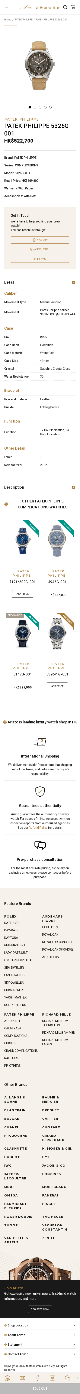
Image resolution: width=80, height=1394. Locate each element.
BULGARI (12, 1119)
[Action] (67, 1378)
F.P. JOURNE (15, 1136)
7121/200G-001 (22, 582)
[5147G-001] (22, 633)
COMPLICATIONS (15, 1036)
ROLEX (10, 916)
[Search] (65, 7)
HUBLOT (12, 1157)
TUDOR (11, 1225)
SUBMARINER (13, 990)
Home (7, 19)
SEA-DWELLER (14, 967)
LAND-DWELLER (15, 975)
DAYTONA (11, 937)
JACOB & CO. (54, 1165)
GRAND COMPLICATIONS (21, 1050)
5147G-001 (22, 674)
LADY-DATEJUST (16, 952)
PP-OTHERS (12, 1065)
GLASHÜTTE (15, 1148)
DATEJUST (11, 923)
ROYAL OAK (50, 934)
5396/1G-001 (57, 674)
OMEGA (11, 1195)
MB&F (9, 1187)
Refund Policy (38, 827)
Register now (40, 1309)
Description (14, 487)
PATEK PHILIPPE (24, 19)
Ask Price (22, 593)
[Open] (10, 7)
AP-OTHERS (50, 957)
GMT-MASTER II (14, 945)
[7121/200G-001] (22, 541)
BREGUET (51, 1110)
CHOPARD (51, 1127)
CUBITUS (10, 1043)
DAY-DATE (11, 930)
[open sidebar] (10, 7)
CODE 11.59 (50, 927)
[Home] (40, 7)
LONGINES (51, 1174)
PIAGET (49, 1204)
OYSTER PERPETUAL (18, 960)
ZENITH (49, 1238)
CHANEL (11, 1127)
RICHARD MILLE (56, 1014)
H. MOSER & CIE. (57, 1148)
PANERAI (50, 1195)
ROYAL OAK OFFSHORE (58, 949)
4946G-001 (57, 582)
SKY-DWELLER (14, 982)
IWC (8, 1165)
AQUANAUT (12, 1021)
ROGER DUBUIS (18, 1217)
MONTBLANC (54, 1187)
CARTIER (50, 1119)
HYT (46, 1157)
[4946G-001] (57, 541)
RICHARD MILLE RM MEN (58, 1032)
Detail (9, 282)
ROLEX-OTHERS (15, 1005)
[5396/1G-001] (57, 633)
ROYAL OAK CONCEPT (57, 942)
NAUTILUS (11, 1058)
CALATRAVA (12, 1028)
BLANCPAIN (15, 1110)
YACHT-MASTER (15, 997)
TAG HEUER (53, 1217)
